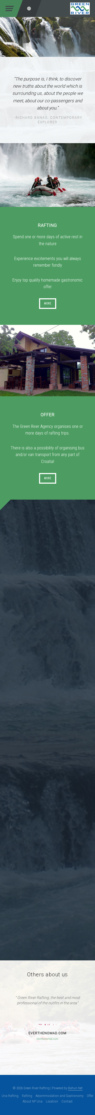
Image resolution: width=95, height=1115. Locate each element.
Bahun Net (75, 1088)
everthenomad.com (47, 1039)
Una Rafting (10, 1096)
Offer (90, 1096)
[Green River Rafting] (80, 8)
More (47, 303)
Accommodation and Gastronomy (59, 1096)
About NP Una (32, 1101)
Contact (67, 1101)
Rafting (27, 1096)
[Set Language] (29, 8)
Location (52, 1101)
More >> (17, 636)
